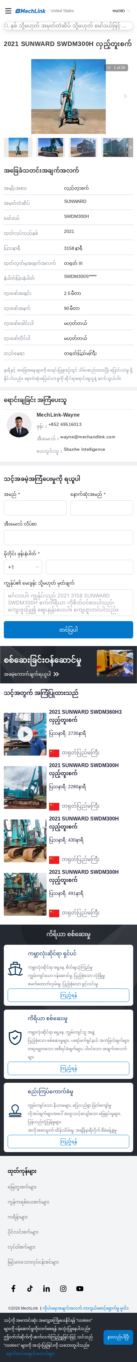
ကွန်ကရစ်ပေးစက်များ (28, 1201)
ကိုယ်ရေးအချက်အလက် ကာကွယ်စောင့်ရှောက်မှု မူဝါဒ (86, 1308)
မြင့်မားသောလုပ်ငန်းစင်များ (33, 1262)
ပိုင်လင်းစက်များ (23, 1232)
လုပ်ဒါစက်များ (21, 1247)
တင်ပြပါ (68, 630)
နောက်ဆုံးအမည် (86, 494)
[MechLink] (30, 11)
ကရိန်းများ (18, 1217)
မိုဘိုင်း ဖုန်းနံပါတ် (20, 553)
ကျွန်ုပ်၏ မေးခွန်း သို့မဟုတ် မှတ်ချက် (39, 583)
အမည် (10, 494)
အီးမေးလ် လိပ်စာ (20, 524)
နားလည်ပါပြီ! (118, 1337)
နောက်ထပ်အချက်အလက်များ (30, 1353)
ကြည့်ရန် (68, 995)
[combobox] (69, 26)
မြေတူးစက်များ (22, 1186)
